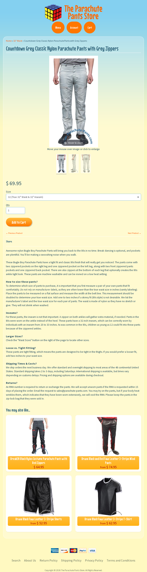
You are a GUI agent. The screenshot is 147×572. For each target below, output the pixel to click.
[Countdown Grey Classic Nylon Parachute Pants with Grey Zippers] (61, 164)
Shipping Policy (71, 560)
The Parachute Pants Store (72, 570)
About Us (30, 560)
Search (16, 560)
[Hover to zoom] (73, 101)
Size (8, 191)
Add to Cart (19, 222)
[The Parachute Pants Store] (73, 19)
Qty (8, 205)
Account (74, 27)
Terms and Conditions (121, 560)
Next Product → (134, 233)
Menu (58, 27)
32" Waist (17, 41)
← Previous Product (14, 233)
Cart (89, 27)
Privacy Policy (94, 560)
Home (8, 41)
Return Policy (48, 560)
